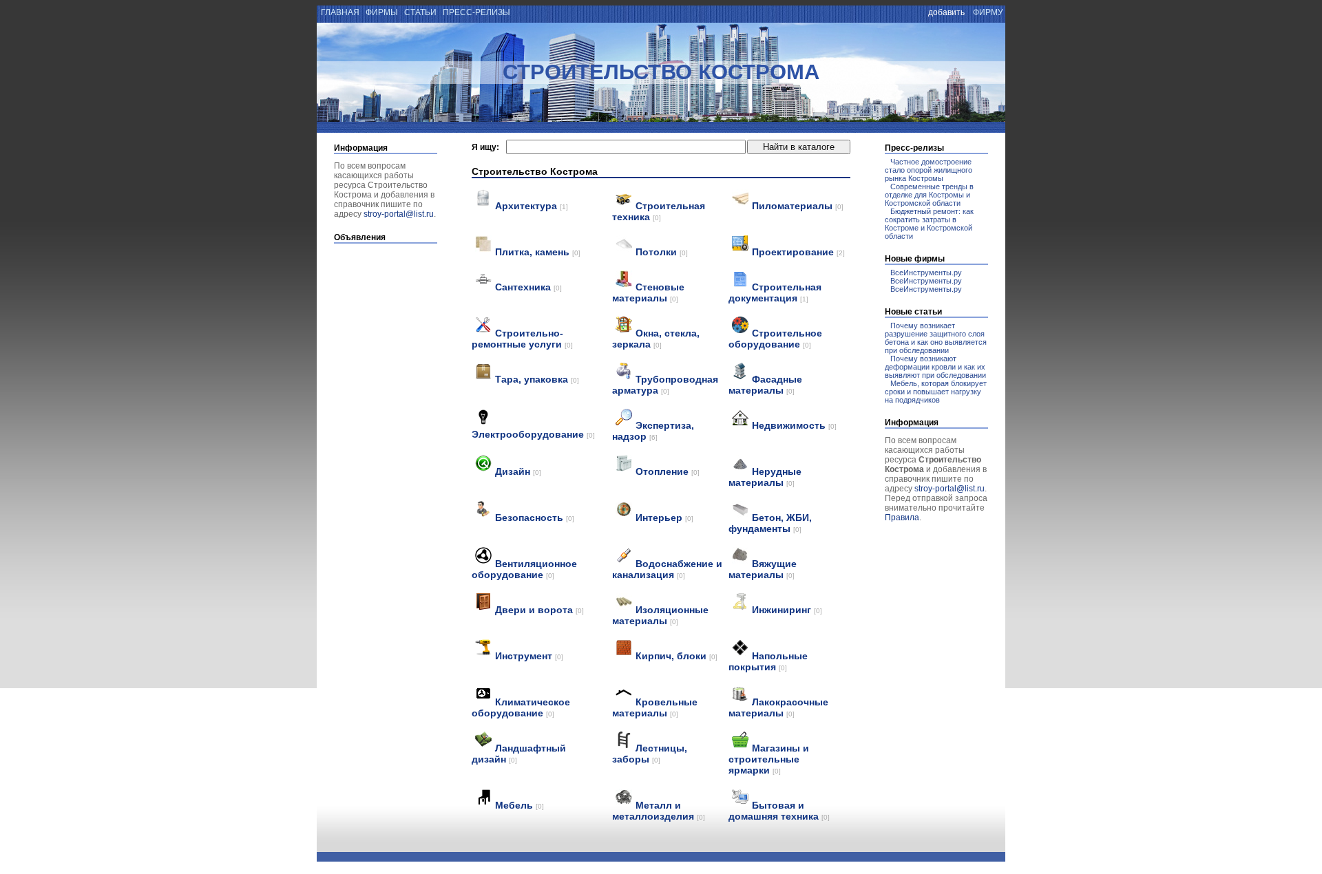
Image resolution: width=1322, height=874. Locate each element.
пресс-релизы (476, 12)
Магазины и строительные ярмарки (768, 759)
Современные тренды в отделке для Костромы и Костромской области (929, 194)
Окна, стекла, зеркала (656, 339)
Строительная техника (658, 211)
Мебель (519, 805)
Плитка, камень (537, 251)
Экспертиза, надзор (653, 431)
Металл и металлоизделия (658, 811)
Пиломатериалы (797, 205)
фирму (988, 12)
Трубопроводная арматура (665, 385)
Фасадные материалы (765, 385)
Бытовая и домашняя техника (779, 811)
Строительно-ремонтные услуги (522, 339)
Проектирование (798, 251)
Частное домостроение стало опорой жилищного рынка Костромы (928, 170)
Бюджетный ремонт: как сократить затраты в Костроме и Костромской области (929, 223)
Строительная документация (774, 292)
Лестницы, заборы (649, 754)
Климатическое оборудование (521, 707)
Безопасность (534, 517)
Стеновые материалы (648, 292)
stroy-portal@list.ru (399, 214)
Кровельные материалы (654, 707)
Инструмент (529, 655)
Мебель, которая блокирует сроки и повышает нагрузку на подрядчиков (936, 391)
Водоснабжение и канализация (667, 569)
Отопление (668, 471)
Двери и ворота (539, 609)
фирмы (382, 12)
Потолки (662, 251)
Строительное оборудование (775, 339)
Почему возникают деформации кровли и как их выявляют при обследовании (935, 366)
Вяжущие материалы (762, 569)
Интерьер (664, 517)
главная (339, 12)
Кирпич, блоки (676, 655)
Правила (902, 517)
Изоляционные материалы (660, 615)
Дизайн (518, 471)
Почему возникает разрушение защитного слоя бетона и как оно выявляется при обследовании (936, 337)
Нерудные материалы (764, 477)
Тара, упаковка (537, 379)
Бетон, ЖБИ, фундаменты (770, 523)
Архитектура (531, 205)
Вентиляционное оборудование (524, 569)
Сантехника (528, 286)
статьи (420, 12)
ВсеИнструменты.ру (926, 272)
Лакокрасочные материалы (778, 707)
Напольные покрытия (768, 661)
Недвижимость (794, 425)
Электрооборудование (533, 434)
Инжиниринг (787, 609)
